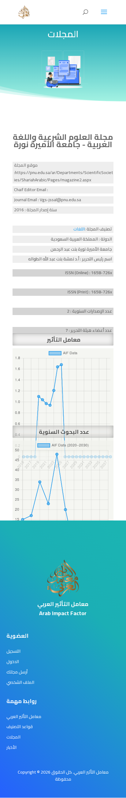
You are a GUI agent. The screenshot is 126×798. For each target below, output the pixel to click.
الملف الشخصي (20, 682)
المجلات (13, 737)
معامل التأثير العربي (23, 716)
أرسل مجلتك (17, 672)
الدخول (12, 662)
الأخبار (11, 747)
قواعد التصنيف (19, 727)
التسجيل (13, 651)
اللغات (79, 229)
